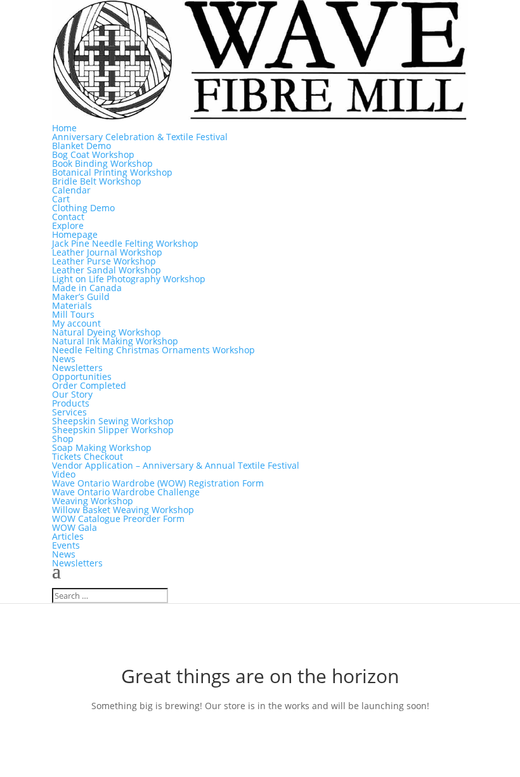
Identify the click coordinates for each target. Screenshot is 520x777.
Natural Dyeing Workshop (106, 332)
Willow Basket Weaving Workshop (123, 510)
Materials (72, 305)
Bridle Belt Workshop (96, 181)
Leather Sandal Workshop (106, 270)
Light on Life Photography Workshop (128, 279)
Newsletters (77, 368)
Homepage (75, 234)
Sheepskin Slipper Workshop (113, 430)
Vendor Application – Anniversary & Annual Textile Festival (175, 465)
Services (69, 412)
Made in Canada (87, 288)
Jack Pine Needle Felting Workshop (125, 243)
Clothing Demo (83, 208)
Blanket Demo (81, 146)
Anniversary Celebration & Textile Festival (140, 137)
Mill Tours (73, 314)
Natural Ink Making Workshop (115, 341)
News (63, 359)
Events (66, 545)
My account (76, 323)
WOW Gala (74, 527)
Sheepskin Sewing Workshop (113, 421)
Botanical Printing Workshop (112, 172)
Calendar (71, 190)
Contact (68, 217)
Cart (61, 199)
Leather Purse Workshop (104, 261)
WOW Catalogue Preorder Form (118, 519)
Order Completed (89, 385)
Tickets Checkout (87, 456)
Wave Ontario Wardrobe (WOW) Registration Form (158, 483)
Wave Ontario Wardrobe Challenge (126, 492)
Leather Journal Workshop (107, 252)
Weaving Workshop (92, 501)
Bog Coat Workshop (93, 154)
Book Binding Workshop (102, 163)
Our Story (72, 394)
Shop (63, 439)
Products (70, 403)
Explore (68, 225)
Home (64, 128)
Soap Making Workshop (102, 447)
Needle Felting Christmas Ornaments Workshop (153, 350)
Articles (68, 536)
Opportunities (82, 376)
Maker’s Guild (81, 297)
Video (63, 474)
